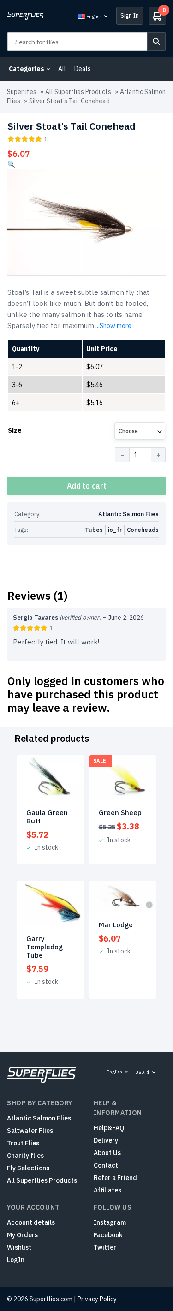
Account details (31, 1222)
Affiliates (107, 1190)
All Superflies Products (78, 92)
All (62, 69)
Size (15, 430)
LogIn (15, 1260)
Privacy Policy (97, 1299)
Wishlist (19, 1247)
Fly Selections (28, 1168)
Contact (106, 1165)
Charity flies (25, 1155)
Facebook (108, 1235)
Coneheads (143, 530)
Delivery (106, 1140)
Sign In (129, 15)
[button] (11, 164)
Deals (82, 69)
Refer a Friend (115, 1178)
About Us (107, 1153)
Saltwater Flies (30, 1130)
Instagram (110, 1222)
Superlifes (21, 92)
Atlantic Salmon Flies (128, 514)
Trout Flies (23, 1143)
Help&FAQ (109, 1128)
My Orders (22, 1235)
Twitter (105, 1247)
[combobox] (139, 431)
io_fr (115, 530)
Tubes (94, 530)
